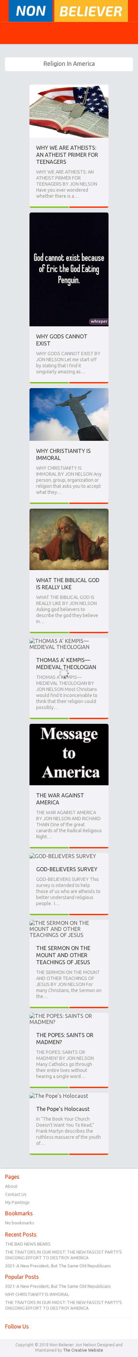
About (11, 1186)
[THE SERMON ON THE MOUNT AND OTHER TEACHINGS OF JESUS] (69, 923)
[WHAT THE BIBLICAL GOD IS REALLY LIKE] (69, 512)
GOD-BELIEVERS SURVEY (66, 869)
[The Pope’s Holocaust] (58, 1096)
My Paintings (17, 1202)
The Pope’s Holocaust (62, 1109)
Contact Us (15, 1194)
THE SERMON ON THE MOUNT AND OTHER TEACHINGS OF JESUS (63, 955)
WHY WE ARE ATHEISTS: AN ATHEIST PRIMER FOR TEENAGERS (67, 155)
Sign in (112, 33)
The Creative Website (83, 1350)
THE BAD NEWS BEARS (28, 1244)
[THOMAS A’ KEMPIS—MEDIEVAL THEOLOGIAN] (69, 641)
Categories (10, 33)
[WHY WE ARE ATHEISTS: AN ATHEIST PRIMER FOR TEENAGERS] (69, 88)
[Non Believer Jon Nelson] (69, 11)
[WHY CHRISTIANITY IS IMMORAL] (69, 391)
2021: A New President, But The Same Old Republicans (58, 1265)
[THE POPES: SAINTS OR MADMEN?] (69, 1016)
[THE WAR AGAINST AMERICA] (69, 727)
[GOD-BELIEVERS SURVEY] (62, 856)
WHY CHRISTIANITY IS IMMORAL (37, 1294)
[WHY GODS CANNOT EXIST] (69, 216)
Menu (128, 33)
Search (26, 33)
